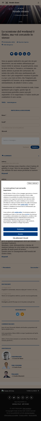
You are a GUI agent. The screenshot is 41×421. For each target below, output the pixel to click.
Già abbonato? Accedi (20, 238)
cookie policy (24, 204)
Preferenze (20, 229)
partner (27, 214)
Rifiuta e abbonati (32, 183)
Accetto (20, 234)
